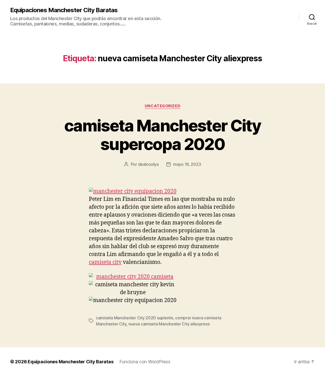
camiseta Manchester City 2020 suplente (134, 317)
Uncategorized (162, 106)
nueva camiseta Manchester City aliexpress (168, 323)
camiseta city (105, 262)
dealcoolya (148, 164)
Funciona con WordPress (144, 361)
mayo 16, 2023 (187, 164)
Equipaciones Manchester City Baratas (64, 10)
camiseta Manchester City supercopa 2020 (162, 135)
